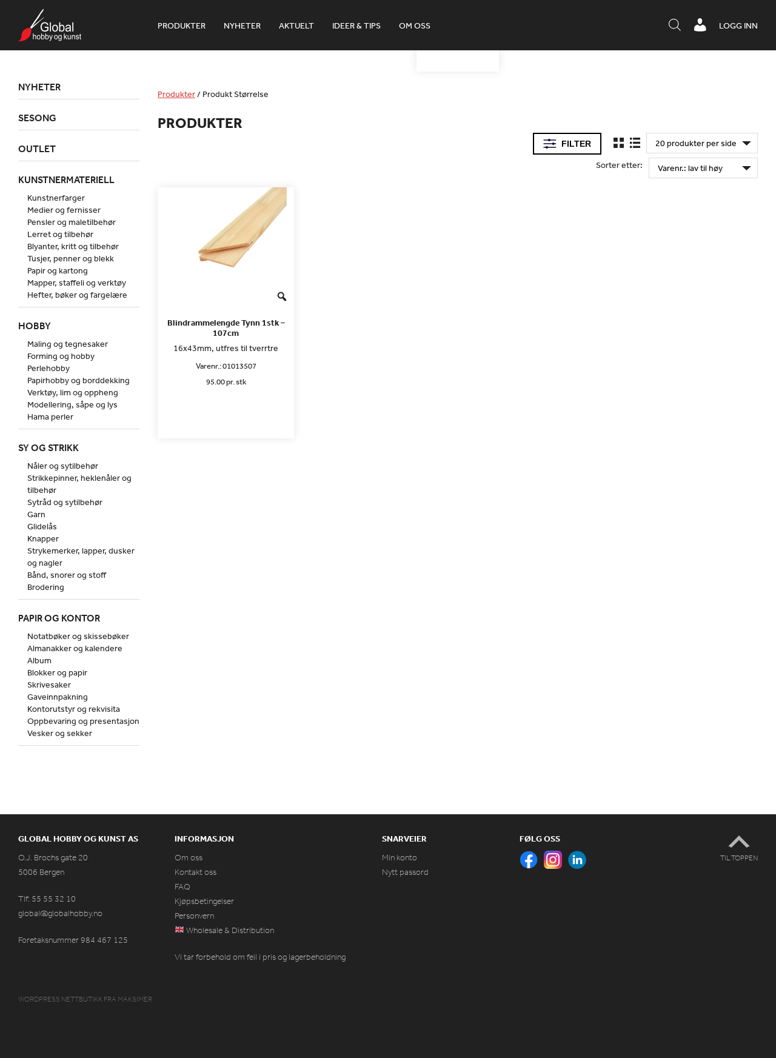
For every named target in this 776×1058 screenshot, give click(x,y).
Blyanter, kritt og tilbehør (73, 246)
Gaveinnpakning (57, 696)
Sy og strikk (48, 447)
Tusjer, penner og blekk (70, 258)
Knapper (43, 538)
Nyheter (242, 25)
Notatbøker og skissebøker (78, 636)
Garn (36, 514)
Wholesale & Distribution (229, 930)
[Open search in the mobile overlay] (675, 25)
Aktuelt (296, 25)
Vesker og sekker (59, 733)
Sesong (37, 118)
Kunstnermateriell (66, 179)
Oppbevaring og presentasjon (83, 720)
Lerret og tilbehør (60, 234)
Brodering (45, 586)
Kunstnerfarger (56, 197)
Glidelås (42, 526)
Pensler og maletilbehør (71, 221)
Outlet (37, 148)
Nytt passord (405, 872)
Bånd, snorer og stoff (66, 574)
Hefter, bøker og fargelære (77, 294)
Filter (576, 144)
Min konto (399, 857)
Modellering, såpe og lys (72, 404)
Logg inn (738, 25)
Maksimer (135, 999)
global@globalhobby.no (60, 913)
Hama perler (50, 416)
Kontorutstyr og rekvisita (73, 708)
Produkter (182, 25)
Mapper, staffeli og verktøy (76, 282)
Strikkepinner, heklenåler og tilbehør (79, 483)
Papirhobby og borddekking (78, 380)
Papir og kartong (57, 270)
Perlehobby (48, 368)
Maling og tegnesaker (67, 343)
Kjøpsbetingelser (204, 901)
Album (39, 660)
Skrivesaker (49, 684)
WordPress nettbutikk (60, 999)
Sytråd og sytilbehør (64, 502)
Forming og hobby (61, 355)
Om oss (414, 25)
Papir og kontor (59, 618)
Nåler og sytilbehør (62, 465)
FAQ (182, 887)
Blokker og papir (57, 672)
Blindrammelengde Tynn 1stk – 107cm (226, 328)
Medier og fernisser (64, 209)
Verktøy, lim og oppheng (72, 392)
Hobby (34, 326)
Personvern (194, 916)
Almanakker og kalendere (74, 648)
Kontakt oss (195, 872)
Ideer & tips (356, 25)
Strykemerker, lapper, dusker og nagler (81, 556)
